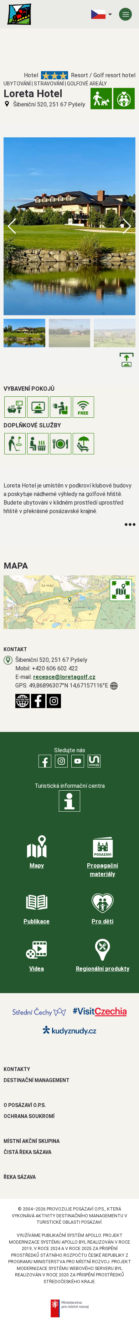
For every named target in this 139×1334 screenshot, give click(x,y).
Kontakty (17, 1069)
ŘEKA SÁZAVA (20, 1177)
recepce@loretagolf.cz (64, 677)
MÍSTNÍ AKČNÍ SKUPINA (32, 1141)
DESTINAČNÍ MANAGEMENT (37, 1080)
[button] (127, 226)
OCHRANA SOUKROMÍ (29, 1116)
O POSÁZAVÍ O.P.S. (25, 1105)
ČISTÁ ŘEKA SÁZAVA (27, 1152)
